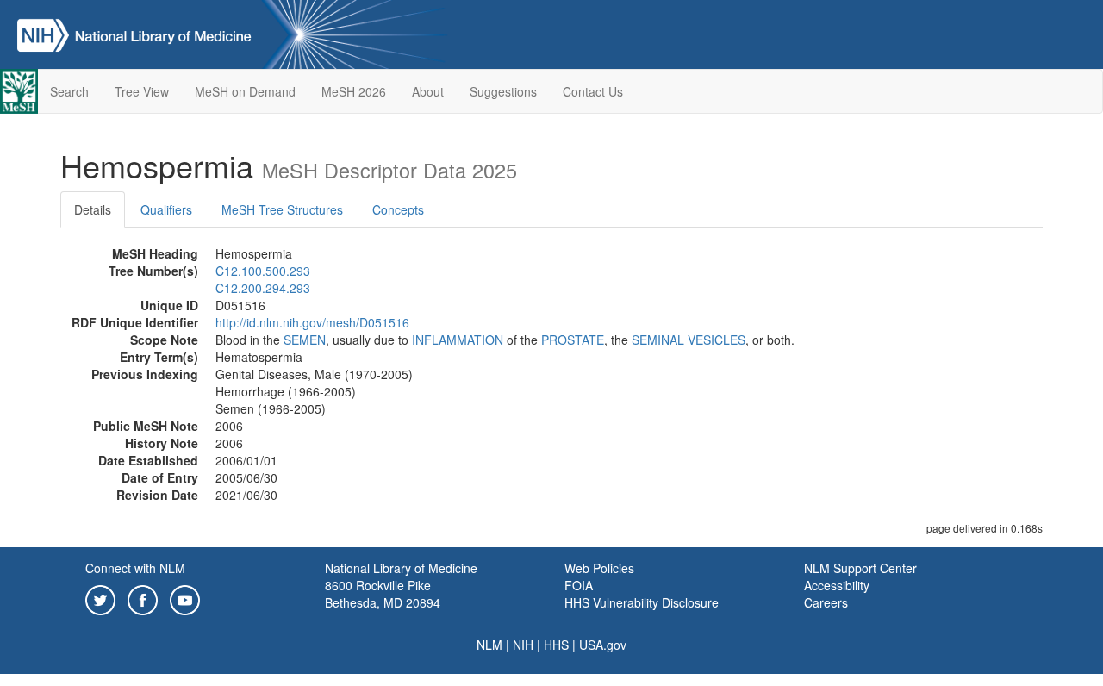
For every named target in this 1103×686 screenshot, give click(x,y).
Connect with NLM (135, 568)
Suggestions (503, 91)
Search (69, 91)
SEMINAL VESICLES (688, 339)
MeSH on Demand (245, 91)
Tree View (142, 91)
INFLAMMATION (457, 339)
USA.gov (602, 644)
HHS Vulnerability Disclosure (641, 602)
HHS (556, 644)
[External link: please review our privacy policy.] (100, 598)
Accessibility (836, 585)
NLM (489, 644)
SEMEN (305, 339)
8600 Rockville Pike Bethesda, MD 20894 (382, 594)
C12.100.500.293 (262, 270)
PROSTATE (572, 339)
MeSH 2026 (353, 91)
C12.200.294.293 (262, 287)
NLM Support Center (860, 568)
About (428, 91)
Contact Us (593, 91)
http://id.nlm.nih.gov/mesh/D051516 (312, 322)
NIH (523, 644)
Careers (826, 602)
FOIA (578, 585)
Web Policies (599, 568)
